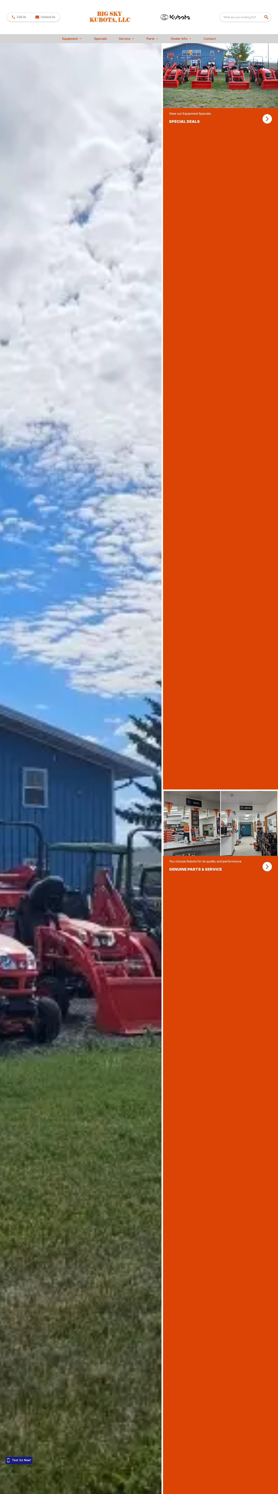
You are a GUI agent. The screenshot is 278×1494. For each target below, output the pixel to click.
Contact (210, 39)
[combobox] (245, 17)
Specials (100, 39)
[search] (266, 17)
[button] (19, 17)
